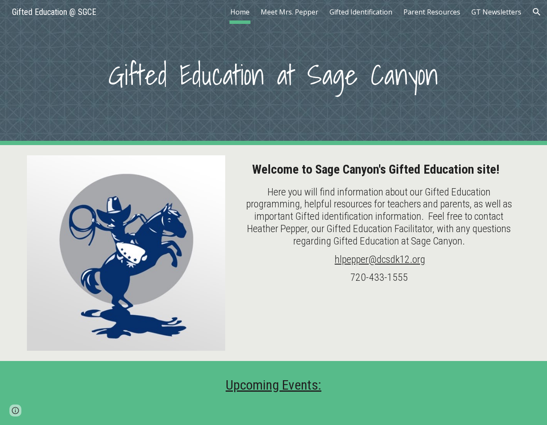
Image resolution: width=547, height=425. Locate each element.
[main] (273, 73)
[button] (536, 12)
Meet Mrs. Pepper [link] (289, 12)
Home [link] (240, 12)
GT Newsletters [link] (496, 12)
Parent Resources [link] (431, 12)
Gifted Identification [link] (360, 12)
